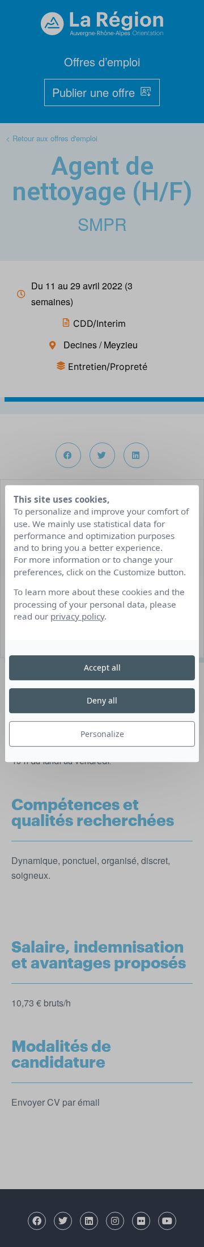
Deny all (102, 700)
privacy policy (77, 616)
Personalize (102, 733)
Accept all (102, 667)
